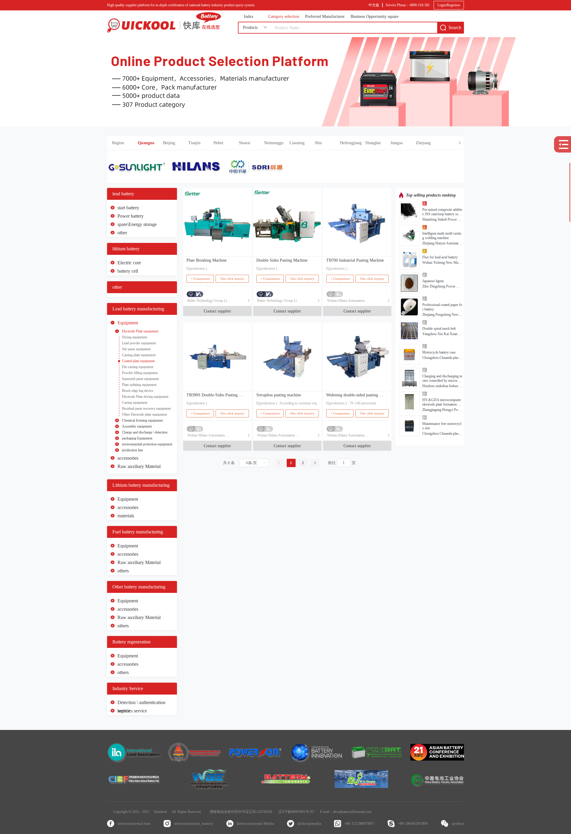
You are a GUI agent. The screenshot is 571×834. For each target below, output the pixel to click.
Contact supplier (217, 311)
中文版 (373, 5)
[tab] (285, 143)
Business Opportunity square (375, 17)
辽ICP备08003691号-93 (296, 812)
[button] (301, 143)
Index (248, 17)
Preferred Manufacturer (325, 17)
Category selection (283, 17)
